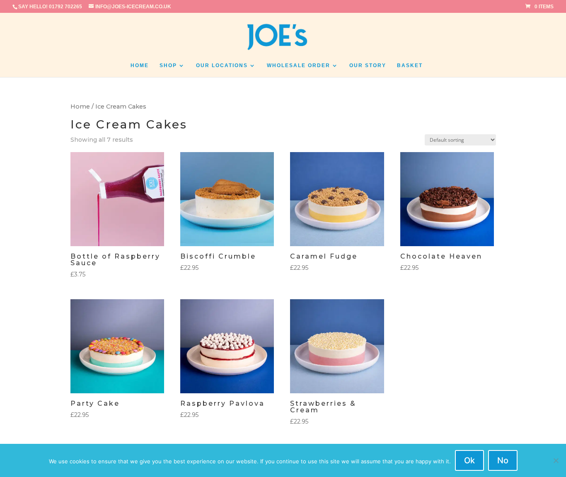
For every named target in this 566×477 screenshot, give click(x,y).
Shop (168, 65)
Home (140, 65)
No (502, 460)
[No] (555, 460)
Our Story (367, 65)
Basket (410, 65)
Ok (469, 460)
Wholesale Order (298, 65)
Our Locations (222, 65)
